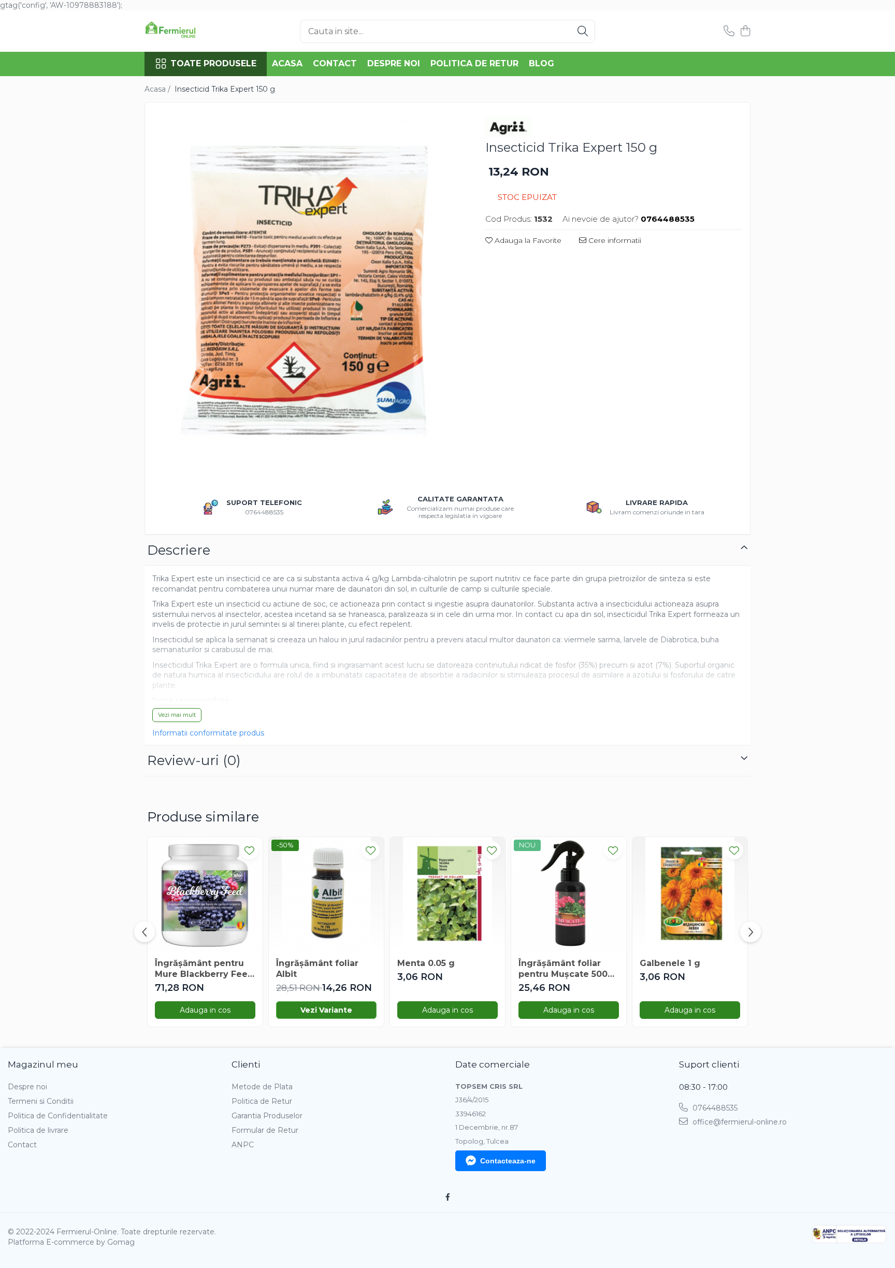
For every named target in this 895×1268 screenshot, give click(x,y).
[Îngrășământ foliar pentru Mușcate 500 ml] (568, 894)
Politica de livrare (38, 1130)
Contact (335, 63)
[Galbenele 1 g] (689, 894)
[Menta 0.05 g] (447, 894)
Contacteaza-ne (508, 1161)
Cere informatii (613, 240)
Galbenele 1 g (670, 963)
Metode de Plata (262, 1086)
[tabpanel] (306, 291)
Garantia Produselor (267, 1115)
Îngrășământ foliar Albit (317, 968)
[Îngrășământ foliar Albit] (326, 894)
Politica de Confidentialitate (58, 1115)
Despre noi (393, 63)
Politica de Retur (474, 63)
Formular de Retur (265, 1130)
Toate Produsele (213, 63)
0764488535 (714, 1108)
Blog (541, 63)
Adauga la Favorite (527, 240)
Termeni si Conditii (41, 1101)
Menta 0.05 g (426, 963)
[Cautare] (582, 31)
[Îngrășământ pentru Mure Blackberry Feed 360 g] (205, 894)
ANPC (243, 1144)
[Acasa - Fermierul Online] (196, 31)
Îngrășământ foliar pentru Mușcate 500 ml (563, 969)
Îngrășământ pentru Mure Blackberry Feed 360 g (204, 969)
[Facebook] (447, 1197)
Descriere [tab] (178, 550)
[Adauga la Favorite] (249, 850)
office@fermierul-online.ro (738, 1122)
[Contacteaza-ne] (729, 31)
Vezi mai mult (177, 714)
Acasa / (158, 89)
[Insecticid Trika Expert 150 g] (306, 291)
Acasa (287, 63)
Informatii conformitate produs (208, 733)
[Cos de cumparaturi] (745, 31)
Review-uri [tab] (194, 760)
